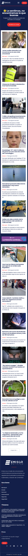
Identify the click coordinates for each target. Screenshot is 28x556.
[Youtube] (21, 546)
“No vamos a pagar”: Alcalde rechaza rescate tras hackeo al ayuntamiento (13, 367)
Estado (4, 156)
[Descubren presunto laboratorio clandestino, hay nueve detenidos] (14, 173)
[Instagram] (10, 546)
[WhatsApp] (17, 546)
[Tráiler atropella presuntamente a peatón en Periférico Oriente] (14, 105)
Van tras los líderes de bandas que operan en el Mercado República (13, 265)
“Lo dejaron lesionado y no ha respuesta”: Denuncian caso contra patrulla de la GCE (12, 434)
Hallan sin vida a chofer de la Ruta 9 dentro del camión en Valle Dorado (12, 220)
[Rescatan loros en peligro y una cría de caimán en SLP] (14, 388)
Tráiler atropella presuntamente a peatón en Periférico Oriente (13, 117)
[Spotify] (14, 546)
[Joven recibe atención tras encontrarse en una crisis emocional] (14, 40)
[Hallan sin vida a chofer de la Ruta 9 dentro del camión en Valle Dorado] (14, 209)
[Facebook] (7, 546)
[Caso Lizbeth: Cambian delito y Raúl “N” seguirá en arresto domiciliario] (14, 287)
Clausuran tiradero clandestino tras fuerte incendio (13, 85)
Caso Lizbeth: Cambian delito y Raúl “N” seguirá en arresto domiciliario (13, 299)
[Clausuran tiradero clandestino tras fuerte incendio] (14, 73)
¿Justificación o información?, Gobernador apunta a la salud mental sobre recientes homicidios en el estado (13, 511)
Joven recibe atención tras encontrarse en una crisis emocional (11, 52)
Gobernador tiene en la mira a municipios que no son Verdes (12, 521)
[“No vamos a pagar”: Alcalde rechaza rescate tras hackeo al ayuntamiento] (14, 355)
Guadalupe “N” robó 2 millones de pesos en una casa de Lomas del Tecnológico (13, 151)
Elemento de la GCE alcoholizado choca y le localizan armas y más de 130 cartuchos (14, 333)
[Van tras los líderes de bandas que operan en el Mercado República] (14, 254)
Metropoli (4, 56)
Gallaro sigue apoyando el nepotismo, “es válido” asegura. (13, 525)
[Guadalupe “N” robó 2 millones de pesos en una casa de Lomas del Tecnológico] (14, 139)
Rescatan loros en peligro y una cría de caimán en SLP (13, 400)
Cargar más (13, 450)
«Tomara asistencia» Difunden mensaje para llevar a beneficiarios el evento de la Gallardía (13, 516)
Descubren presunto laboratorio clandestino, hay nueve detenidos (13, 185)
